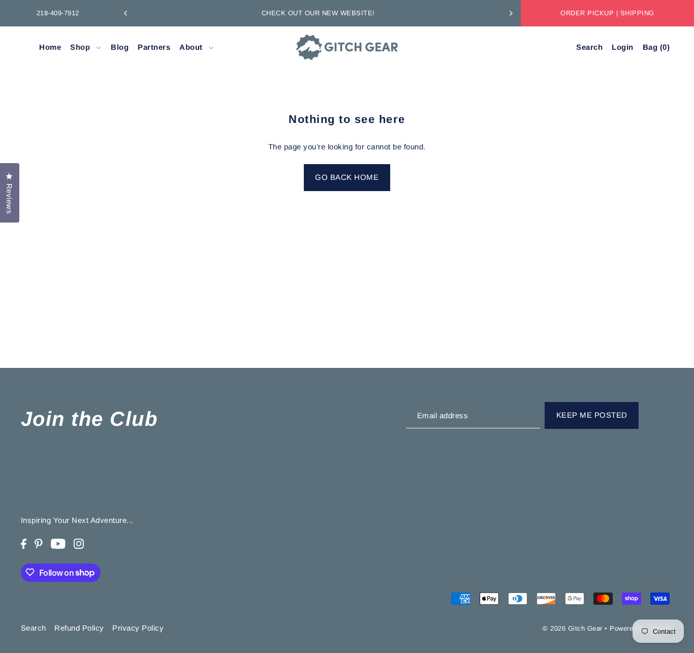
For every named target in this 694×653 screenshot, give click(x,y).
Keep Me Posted (591, 415)
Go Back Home (346, 177)
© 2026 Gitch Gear (573, 628)
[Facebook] (23, 543)
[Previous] (126, 13)
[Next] (510, 13)
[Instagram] (79, 543)
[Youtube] (58, 543)
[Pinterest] (39, 543)
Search (33, 627)
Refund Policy (79, 627)
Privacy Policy (138, 627)
